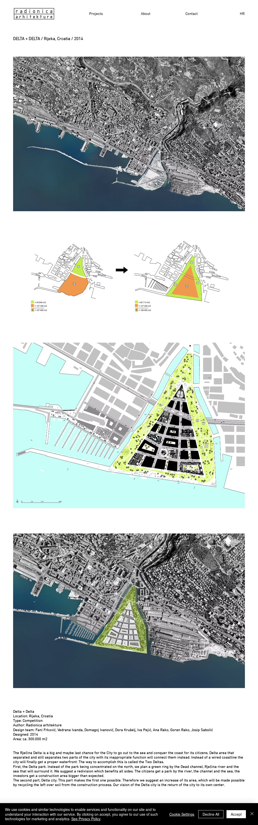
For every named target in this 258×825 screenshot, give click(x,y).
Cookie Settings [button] (181, 814)
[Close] (252, 814)
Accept (236, 814)
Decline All (211, 814)
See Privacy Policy (86, 818)
